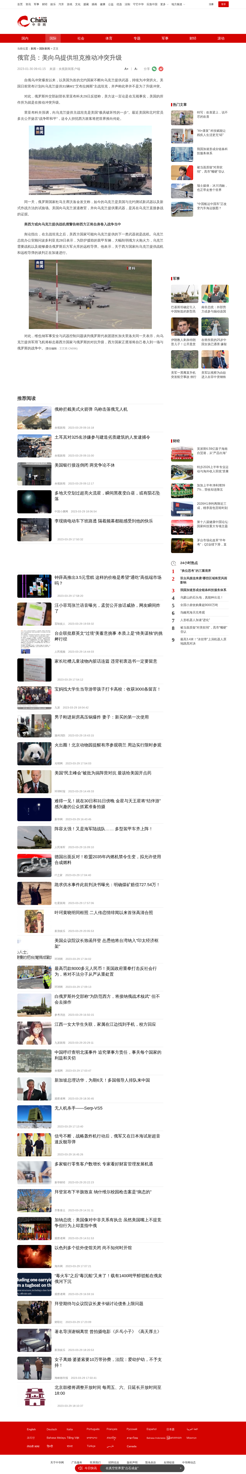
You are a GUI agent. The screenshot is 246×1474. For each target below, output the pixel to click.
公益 (111, 4)
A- (136, 69)
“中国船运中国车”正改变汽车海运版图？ (212, 206)
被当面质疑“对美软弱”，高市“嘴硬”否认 (210, 169)
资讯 (28, 4)
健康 (102, 4)
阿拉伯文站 (196, 1430)
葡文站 (96, 1430)
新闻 (33, 48)
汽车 (61, 4)
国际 (53, 38)
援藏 (86, 4)
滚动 (221, 38)
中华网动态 (189, 1462)
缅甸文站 (176, 1438)
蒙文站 (196, 1438)
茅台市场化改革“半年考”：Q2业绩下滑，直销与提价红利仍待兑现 (212, 543)
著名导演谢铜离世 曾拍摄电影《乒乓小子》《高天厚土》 (108, 1331)
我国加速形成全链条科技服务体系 (212, 151)
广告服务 (76, 1462)
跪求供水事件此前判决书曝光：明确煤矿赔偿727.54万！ (107, 884)
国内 (25, 38)
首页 (20, 4)
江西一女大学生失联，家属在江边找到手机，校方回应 (105, 1024)
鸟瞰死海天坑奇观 (192, 612)
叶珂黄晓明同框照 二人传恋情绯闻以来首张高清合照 (104, 912)
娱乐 (53, 4)
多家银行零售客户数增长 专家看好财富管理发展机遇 (104, 1164)
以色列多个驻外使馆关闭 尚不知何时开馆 (93, 1247)
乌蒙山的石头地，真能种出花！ (201, 597)
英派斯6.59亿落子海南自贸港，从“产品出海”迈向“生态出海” (212, 451)
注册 (211, 4)
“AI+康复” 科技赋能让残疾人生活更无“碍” (211, 133)
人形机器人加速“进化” (195, 620)
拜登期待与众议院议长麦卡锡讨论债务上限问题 (99, 1303)
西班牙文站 (156, 1430)
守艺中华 (138, 4)
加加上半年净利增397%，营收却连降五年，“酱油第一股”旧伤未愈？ (212, 488)
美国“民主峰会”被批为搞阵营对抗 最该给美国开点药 (103, 773)
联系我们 (95, 1462)
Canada (131, 1446)
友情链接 (169, 1462)
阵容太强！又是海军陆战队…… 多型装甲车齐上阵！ (104, 828)
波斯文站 (116, 1447)
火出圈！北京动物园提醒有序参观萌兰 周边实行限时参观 (108, 745)
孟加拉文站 (76, 1447)
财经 (44, 4)
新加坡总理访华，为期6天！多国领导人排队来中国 (102, 1080)
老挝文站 (96, 1438)
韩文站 (36, 1438)
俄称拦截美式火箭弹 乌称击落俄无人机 (91, 409)
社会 (80, 38)
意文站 (76, 1430)
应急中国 (152, 4)
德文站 (56, 1430)
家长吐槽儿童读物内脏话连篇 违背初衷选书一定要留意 (106, 661)
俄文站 (136, 1430)
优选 (119, 4)
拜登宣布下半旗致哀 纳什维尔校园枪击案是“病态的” (103, 1191)
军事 (36, 4)
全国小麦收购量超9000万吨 (199, 605)
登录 (223, 4)
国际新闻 (44, 48)
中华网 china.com (33, 21)
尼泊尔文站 (36, 1447)
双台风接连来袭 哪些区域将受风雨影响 (203, 580)
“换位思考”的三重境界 (195, 570)
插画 (94, 4)
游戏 (69, 4)
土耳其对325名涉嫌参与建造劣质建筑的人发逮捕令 (102, 437)
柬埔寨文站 (116, 1438)
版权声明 (132, 1462)
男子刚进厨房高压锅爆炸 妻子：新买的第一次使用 (102, 717)
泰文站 (136, 1438)
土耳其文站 (96, 1447)
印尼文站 (156, 1438)
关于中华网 (57, 1462)
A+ (126, 69)
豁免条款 (150, 1462)
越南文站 (76, 1438)
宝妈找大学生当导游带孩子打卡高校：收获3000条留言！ (108, 689)
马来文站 (56, 1438)
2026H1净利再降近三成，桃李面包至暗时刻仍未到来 (212, 506)
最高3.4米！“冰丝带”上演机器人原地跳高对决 (203, 641)
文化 (78, 4)
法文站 (116, 1430)
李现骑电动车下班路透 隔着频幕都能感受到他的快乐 (104, 521)
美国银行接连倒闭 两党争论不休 (85, 465)
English (31, 1429)
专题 (137, 38)
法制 (127, 4)
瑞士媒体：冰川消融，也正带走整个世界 (212, 187)
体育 (109, 38)
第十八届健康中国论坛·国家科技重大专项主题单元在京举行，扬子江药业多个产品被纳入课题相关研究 (213, 524)
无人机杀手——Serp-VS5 (78, 1108)
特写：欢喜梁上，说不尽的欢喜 (212, 114)
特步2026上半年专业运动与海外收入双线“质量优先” (213, 469)
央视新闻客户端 (69, 69)
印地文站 (56, 1447)
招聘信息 (113, 1462)
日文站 (176, 1430)
